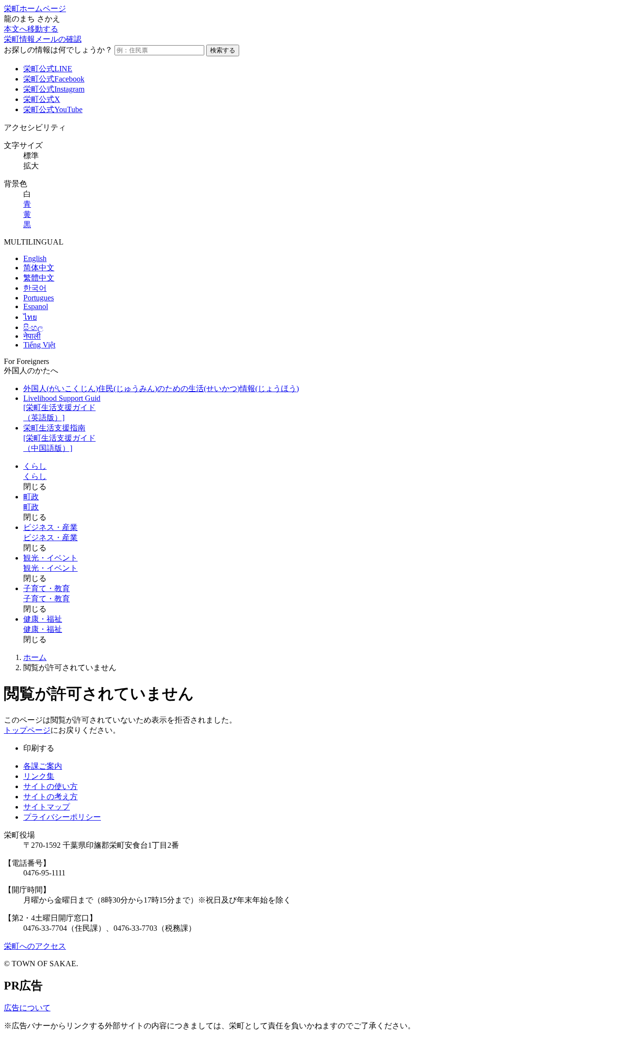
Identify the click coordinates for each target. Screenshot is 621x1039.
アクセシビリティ (35, 127)
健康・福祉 (42, 619)
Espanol (35, 306)
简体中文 (38, 268)
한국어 (35, 288)
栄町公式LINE (47, 69)
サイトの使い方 (50, 786)
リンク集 (38, 776)
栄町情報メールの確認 (43, 39)
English (35, 258)
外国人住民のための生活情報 (161, 388)
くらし (35, 466)
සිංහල (33, 327)
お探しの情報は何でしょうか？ (58, 50)
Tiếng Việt (39, 345)
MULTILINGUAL (34, 242)
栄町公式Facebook (53, 79)
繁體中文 (38, 278)
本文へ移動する (31, 29)
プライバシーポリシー (62, 817)
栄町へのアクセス (35, 946)
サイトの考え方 (50, 796)
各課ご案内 (42, 766)
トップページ (27, 730)
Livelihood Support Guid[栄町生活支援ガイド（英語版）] (61, 408)
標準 (31, 155)
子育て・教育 (46, 588)
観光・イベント (50, 558)
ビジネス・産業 (50, 527)
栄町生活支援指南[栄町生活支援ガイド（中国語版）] (59, 438)
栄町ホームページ (35, 8)
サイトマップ (46, 807)
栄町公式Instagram (53, 89)
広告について (27, 1008)
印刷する (38, 748)
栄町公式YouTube (52, 109)
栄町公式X (41, 99)
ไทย (30, 317)
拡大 (31, 166)
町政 (31, 497)
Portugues (38, 298)
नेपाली (32, 336)
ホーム (35, 657)
